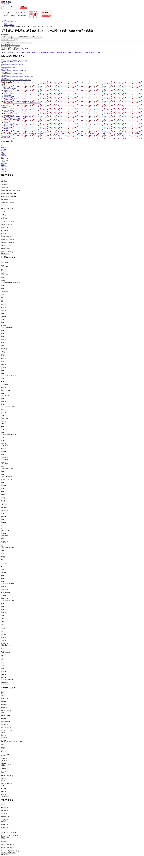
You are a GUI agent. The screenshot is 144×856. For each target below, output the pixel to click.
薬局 (9, 4)
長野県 (6, 73)
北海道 (2, 70)
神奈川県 (6, 61)
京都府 (9, 64)
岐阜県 (9, 67)
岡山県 (9, 76)
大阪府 (2, 64)
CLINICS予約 (7, 111)
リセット (3, 253)
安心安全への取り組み (10, 99)
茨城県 (18, 61)
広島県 (13, 76)
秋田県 (17, 70)
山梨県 (2, 73)
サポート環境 (7, 95)
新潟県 (9, 73)
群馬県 (25, 61)
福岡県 (2, 80)
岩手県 (9, 70)
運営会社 (6, 128)
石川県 (17, 73)
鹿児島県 (24, 80)
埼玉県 (11, 61)
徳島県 (20, 76)
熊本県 (13, 80)
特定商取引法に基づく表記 (11, 124)
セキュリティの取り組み (10, 98)
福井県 (20, 73)
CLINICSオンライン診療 (10, 113)
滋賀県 (13, 64)
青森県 (6, 70)
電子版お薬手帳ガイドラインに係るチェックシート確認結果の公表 (22, 103)
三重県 (13, 67)
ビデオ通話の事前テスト (10, 96)
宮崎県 (20, 80)
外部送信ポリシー (8, 127)
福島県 (24, 70)
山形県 (20, 70)
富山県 (13, 73)
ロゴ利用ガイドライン (10, 130)
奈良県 (17, 64)
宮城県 (13, 70)
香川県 (24, 76)
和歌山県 (21, 64)
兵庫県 (6, 64)
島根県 (6, 76)
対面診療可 (7, 46)
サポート (6, 93)
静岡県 (6, 67)
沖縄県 (29, 80)
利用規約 (6, 122)
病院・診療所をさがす (10, 88)
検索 (16, 39)
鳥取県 (2, 76)
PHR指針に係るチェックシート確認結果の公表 (16, 101)
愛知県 (2, 67)
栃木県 (21, 61)
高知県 (31, 76)
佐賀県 (6, 80)
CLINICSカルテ (8, 115)
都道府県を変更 (4, 34)
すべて (2, 46)
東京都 (2, 61)
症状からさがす (8, 92)
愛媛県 (27, 76)
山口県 (17, 76)
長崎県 (9, 80)
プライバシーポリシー (10, 125)
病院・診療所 (4, 4)
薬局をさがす (7, 90)
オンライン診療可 (15, 46)
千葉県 (14, 61)
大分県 (17, 80)
